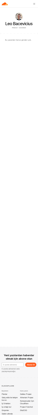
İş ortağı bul (6, 407)
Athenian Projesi (26, 397)
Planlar (4, 394)
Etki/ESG (23, 410)
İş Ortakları (6, 403)
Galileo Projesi (25, 394)
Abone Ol (31, 365)
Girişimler (5, 410)
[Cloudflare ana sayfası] (5, 3)
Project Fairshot (26, 407)
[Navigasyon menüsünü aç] (34, 4)
